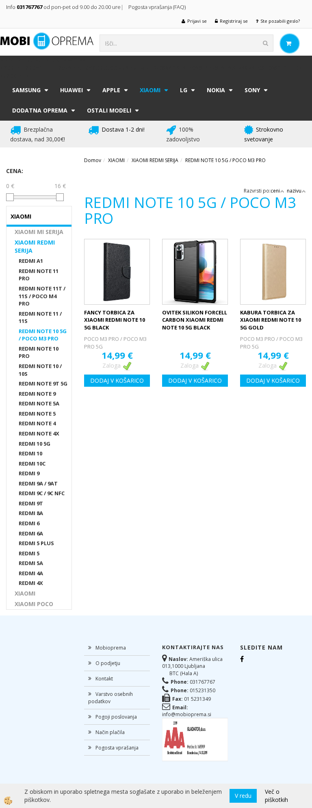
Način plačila (110, 732)
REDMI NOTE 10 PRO (38, 352)
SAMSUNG (26, 90)
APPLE (111, 90)
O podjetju (107, 663)
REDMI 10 (30, 453)
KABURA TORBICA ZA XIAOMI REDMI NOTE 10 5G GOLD (270, 320)
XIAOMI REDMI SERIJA (35, 246)
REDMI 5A (31, 563)
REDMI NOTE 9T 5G (43, 383)
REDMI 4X (31, 583)
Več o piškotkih (276, 796)
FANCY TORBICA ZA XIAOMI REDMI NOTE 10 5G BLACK (114, 320)
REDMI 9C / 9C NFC (42, 493)
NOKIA (216, 90)
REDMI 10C (32, 463)
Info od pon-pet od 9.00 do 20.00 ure (63, 7)
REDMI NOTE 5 (37, 413)
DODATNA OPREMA (39, 110)
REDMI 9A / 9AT (38, 483)
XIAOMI (150, 90)
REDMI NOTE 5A (39, 403)
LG (183, 90)
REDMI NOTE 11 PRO (38, 274)
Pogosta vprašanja (117, 747)
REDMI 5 (29, 553)
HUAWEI (71, 90)
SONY (252, 90)
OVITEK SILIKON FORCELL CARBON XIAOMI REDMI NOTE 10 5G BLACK (194, 320)
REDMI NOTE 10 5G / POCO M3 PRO (43, 334)
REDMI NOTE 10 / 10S (40, 369)
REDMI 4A (31, 573)
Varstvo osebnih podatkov (110, 697)
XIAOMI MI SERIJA (39, 232)
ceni (275, 190)
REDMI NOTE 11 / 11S (40, 317)
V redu (243, 795)
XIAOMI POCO (34, 604)
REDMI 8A (31, 513)
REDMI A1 (31, 260)
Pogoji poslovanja (116, 716)
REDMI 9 (29, 473)
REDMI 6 (29, 523)
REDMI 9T (31, 503)
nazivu (294, 190)
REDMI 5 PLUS (36, 543)
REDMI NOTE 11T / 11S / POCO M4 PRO (42, 296)
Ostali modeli (109, 110)
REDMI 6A (31, 533)
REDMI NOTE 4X (39, 433)
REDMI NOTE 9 (37, 393)
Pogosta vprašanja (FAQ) (157, 7)
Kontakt (104, 678)
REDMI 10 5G (34, 443)
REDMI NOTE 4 (37, 423)
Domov (92, 160)
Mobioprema (110, 647)
